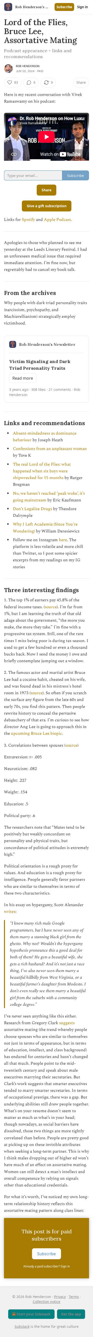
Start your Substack (34, 1314)
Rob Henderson (28, 66)
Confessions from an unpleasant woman (50, 449)
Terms (74, 1296)
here (63, 540)
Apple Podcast (57, 219)
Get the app (71, 1314)
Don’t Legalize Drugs (32, 509)
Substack (22, 1326)
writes (9, 911)
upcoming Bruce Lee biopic (36, 733)
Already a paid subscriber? (46, 1266)
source (51, 607)
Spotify (28, 219)
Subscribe (64, 7)
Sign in (82, 7)
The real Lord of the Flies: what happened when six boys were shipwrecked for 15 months (42, 471)
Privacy (60, 1296)
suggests (67, 1023)
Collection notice (46, 1301)
